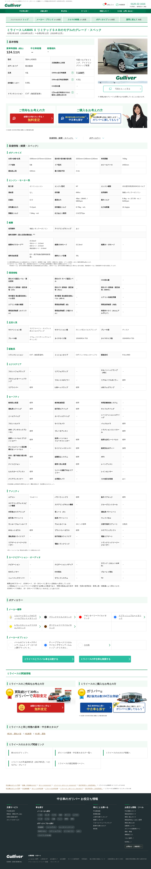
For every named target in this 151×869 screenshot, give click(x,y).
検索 (133, 20)
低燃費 (28, 734)
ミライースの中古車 (51, 788)
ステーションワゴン (55, 831)
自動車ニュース (130, 826)
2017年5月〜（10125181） (87, 785)
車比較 (95, 829)
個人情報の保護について (97, 859)
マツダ (40, 819)
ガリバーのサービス (13, 820)
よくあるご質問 (33, 859)
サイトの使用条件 (73, 859)
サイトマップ (54, 862)
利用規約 (84, 859)
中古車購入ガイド (130, 811)
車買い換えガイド (130, 817)
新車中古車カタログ (99, 826)
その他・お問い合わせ (125, 11)
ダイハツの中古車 (37, 788)
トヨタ (40, 815)
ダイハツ (67, 815)
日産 (60, 815)
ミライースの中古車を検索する (96, 659)
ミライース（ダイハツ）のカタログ (65, 785)
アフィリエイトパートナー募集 (38, 862)
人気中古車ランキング (100, 817)
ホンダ (47, 815)
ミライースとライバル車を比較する (41, 659)
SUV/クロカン (42, 831)
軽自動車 (40, 827)
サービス (84, 11)
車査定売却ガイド (130, 814)
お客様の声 (44, 859)
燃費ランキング (98, 820)
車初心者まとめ (130, 823)
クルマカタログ (19, 20)
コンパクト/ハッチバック (66, 827)
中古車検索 (25, 788)
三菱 (53, 819)
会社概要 (63, 859)
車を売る (64, 11)
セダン (79, 831)
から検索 (48, 20)
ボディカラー (95, 138)
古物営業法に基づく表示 (115, 859)
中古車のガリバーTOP (13, 785)
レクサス (75, 815)
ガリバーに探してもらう (106, 118)
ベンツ (60, 819)
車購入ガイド (104, 11)
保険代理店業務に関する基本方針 (136, 859)
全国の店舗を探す (12, 817)
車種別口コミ (129, 834)
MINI (72, 819)
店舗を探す (44, 11)
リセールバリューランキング (102, 823)
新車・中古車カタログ (29, 785)
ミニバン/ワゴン (51, 827)
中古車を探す (24, 11)
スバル (47, 819)
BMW (66, 819)
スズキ (54, 815)
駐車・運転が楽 (14, 734)
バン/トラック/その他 (44, 835)
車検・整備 (128, 831)
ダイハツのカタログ (45, 785)
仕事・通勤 (40, 734)
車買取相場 (96, 814)
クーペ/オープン (69, 831)
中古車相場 (96, 811)
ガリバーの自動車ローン (132, 829)
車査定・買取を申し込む (14, 814)
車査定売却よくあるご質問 (133, 820)
